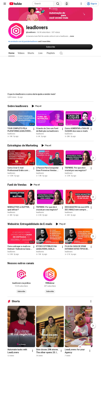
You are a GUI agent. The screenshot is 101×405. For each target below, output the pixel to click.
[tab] (11, 53)
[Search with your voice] (66, 3)
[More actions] (33, 129)
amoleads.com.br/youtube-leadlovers (24, 41)
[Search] (58, 3)
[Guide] (4, 3)
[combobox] (43, 3)
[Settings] (81, 3)
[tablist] (50, 53)
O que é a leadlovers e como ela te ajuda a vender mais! (31, 94)
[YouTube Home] (15, 3)
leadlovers (11, 134)
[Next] (93, 118)
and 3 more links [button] (44, 41)
